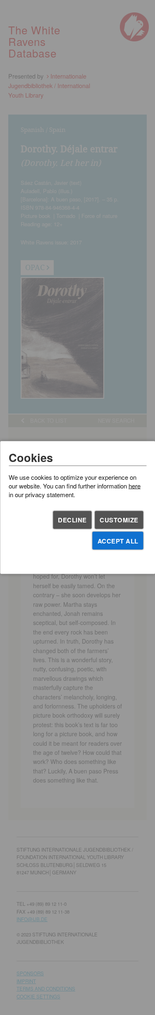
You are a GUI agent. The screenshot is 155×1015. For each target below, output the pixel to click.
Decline (72, 519)
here (135, 485)
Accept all (118, 540)
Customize (119, 519)
